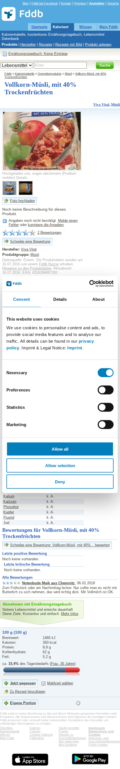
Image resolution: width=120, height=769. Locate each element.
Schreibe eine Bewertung (30, 241)
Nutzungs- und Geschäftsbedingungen (104, 739)
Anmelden (96, 3)
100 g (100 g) (14, 632)
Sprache (113, 3)
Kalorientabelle (66, 27)
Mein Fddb (108, 27)
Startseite (39, 27)
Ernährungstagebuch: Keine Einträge (38, 54)
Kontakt (66, 3)
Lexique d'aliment (41, 734)
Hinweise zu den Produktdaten (26, 268)
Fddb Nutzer (49, 264)
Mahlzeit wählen (60, 683)
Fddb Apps (37, 738)
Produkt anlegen (98, 44)
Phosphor (11, 507)
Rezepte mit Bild (68, 44)
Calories (35, 731)
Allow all (60, 449)
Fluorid (8, 517)
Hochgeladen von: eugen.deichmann (31, 173)
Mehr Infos (69, 614)
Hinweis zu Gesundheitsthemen (72, 736)
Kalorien (35, 728)
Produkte (9, 44)
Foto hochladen (22, 201)
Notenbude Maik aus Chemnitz (48, 583)
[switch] (106, 390)
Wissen (85, 27)
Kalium (9, 496)
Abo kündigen (68, 744)
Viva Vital (101, 104)
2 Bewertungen (49, 232)
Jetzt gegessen (23, 683)
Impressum (96, 728)
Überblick (6, 728)
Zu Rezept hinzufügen (27, 691)
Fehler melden (98, 744)
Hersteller (28, 44)
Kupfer (8, 512)
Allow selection (60, 465)
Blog (25, 3)
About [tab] (98, 299)
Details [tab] (60, 299)
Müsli (68, 73)
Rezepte (45, 44)
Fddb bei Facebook (45, 3)
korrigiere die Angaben (46, 225)
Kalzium (9, 501)
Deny (60, 481)
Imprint (74, 347)
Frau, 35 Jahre (62, 664)
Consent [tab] (21, 299)
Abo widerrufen (69, 741)
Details (21, 178)
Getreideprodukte (49, 73)
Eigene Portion (23, 703)
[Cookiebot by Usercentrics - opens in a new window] (89, 283)
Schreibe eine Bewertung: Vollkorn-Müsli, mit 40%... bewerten (60, 545)
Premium (80, 3)
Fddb (7, 73)
